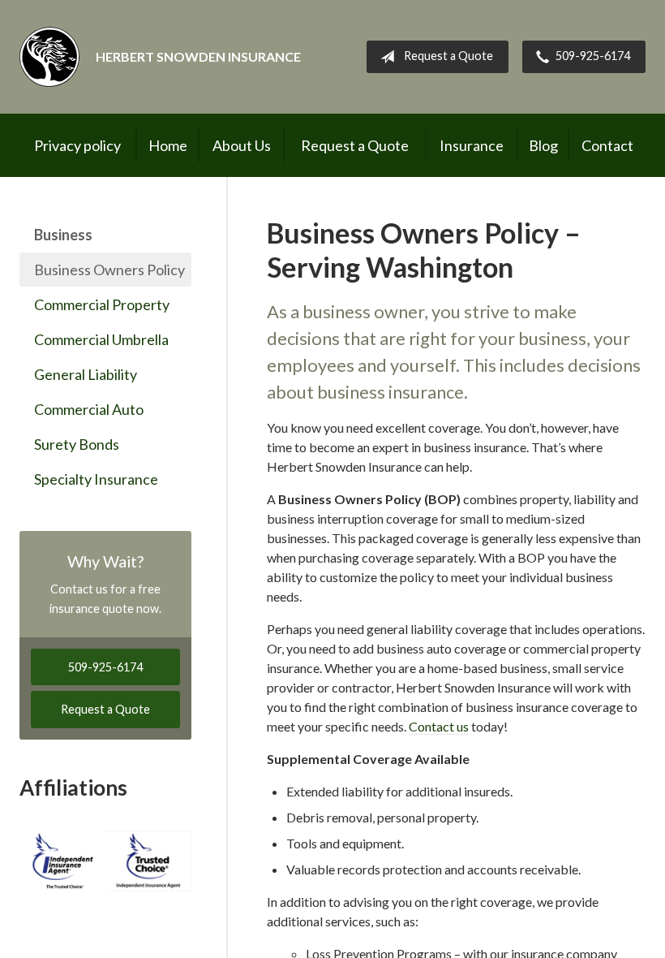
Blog (543, 145)
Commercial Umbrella (101, 339)
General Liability (85, 374)
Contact (607, 145)
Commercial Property (101, 304)
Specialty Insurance (96, 479)
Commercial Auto (89, 409)
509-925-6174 (593, 56)
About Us (241, 145)
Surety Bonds (76, 444)
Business (63, 235)
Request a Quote (448, 56)
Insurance (472, 145)
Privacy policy (77, 145)
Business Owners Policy (109, 269)
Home (167, 145)
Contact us (439, 726)
